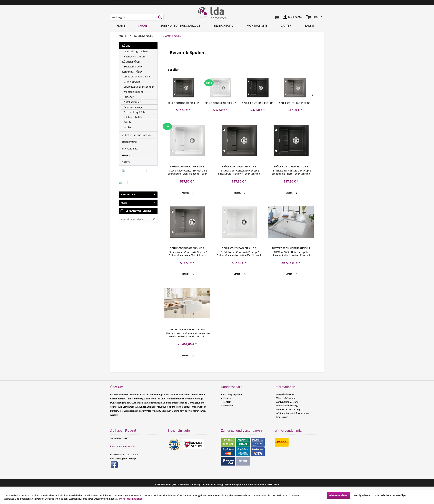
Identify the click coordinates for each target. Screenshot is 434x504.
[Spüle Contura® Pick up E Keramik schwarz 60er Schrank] (258, 88)
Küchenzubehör (133, 117)
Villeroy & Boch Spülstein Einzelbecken (187, 329)
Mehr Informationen (131, 498)
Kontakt (227, 401)
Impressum (282, 416)
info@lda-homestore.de (122, 446)
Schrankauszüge (133, 107)
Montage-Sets (130, 148)
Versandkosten (208, 484)
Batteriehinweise (285, 394)
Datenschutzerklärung (288, 409)
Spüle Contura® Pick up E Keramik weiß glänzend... (220, 103)
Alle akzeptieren (338, 495)
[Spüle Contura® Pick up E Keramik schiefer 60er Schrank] (183, 88)
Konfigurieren (362, 495)
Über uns (227, 398)
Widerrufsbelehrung (287, 405)
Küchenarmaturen (134, 56)
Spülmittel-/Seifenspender (139, 86)
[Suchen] (160, 17)
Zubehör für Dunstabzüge (137, 135)
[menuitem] (137, 19)
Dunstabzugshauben (136, 51)
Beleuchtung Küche (135, 112)
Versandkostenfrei (138, 210)
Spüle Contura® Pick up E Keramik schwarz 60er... (257, 103)
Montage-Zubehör (134, 91)
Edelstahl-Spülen (133, 66)
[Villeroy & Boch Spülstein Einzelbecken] (187, 303)
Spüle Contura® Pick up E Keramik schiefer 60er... (183, 103)
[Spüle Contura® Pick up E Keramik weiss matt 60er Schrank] (239, 222)
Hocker (128, 127)
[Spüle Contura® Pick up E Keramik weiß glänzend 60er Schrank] (220, 88)
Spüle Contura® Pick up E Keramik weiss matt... (239, 248)
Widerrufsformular (286, 398)
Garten (126, 155)
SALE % (126, 162)
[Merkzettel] (277, 17)
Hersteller (128, 194)
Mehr (185, 192)
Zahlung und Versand (287, 401)
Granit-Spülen (132, 81)
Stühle (127, 122)
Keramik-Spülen (132, 71)
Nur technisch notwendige (390, 495)
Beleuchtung (129, 141)
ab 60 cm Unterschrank (137, 76)
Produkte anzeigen (132, 219)
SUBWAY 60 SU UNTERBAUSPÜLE (291, 248)
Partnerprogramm (232, 394)
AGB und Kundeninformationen (292, 413)
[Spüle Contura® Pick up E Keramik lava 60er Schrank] (295, 88)
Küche (126, 45)
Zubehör (129, 96)
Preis (124, 202)
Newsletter (228, 405)
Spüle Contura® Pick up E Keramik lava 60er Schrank (294, 103)
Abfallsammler (132, 102)
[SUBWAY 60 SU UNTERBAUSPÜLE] (291, 222)
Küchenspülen (131, 61)
